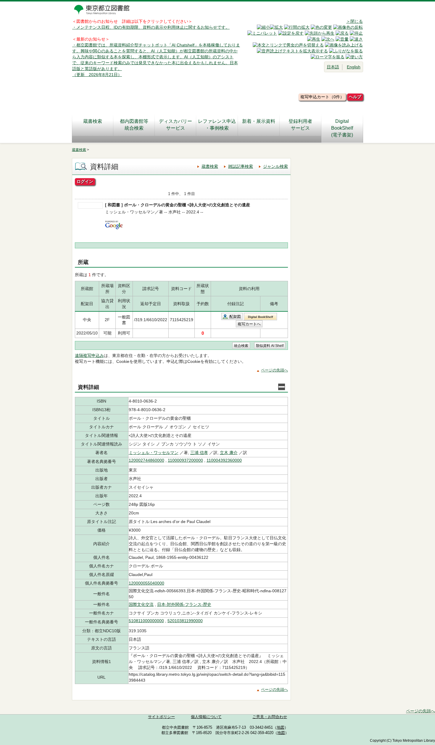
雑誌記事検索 (240, 166)
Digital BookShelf (260, 316)
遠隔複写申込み (89, 355)
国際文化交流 (141, 604)
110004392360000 (224, 460)
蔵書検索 (92, 121)
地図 (280, 727)
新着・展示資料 (258, 121)
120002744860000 (146, 460)
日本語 (333, 67)
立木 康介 (229, 452)
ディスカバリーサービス (175, 125)
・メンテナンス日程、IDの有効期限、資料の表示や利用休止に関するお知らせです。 (151, 27)
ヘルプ (355, 96)
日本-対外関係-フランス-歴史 (184, 604)
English (353, 67)
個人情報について (206, 717)
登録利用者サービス (300, 125)
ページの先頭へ (274, 370)
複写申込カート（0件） (322, 96)
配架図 (235, 316)
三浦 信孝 (199, 452)
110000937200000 (185, 460)
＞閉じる (354, 21)
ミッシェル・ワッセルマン (153, 452)
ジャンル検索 (275, 166)
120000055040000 (146, 583)
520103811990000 (185, 620)
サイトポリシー (161, 717)
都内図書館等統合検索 (134, 125)
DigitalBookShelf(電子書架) (342, 128)
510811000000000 (146, 620)
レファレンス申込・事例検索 (217, 125)
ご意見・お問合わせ (269, 717)
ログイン (85, 181)
